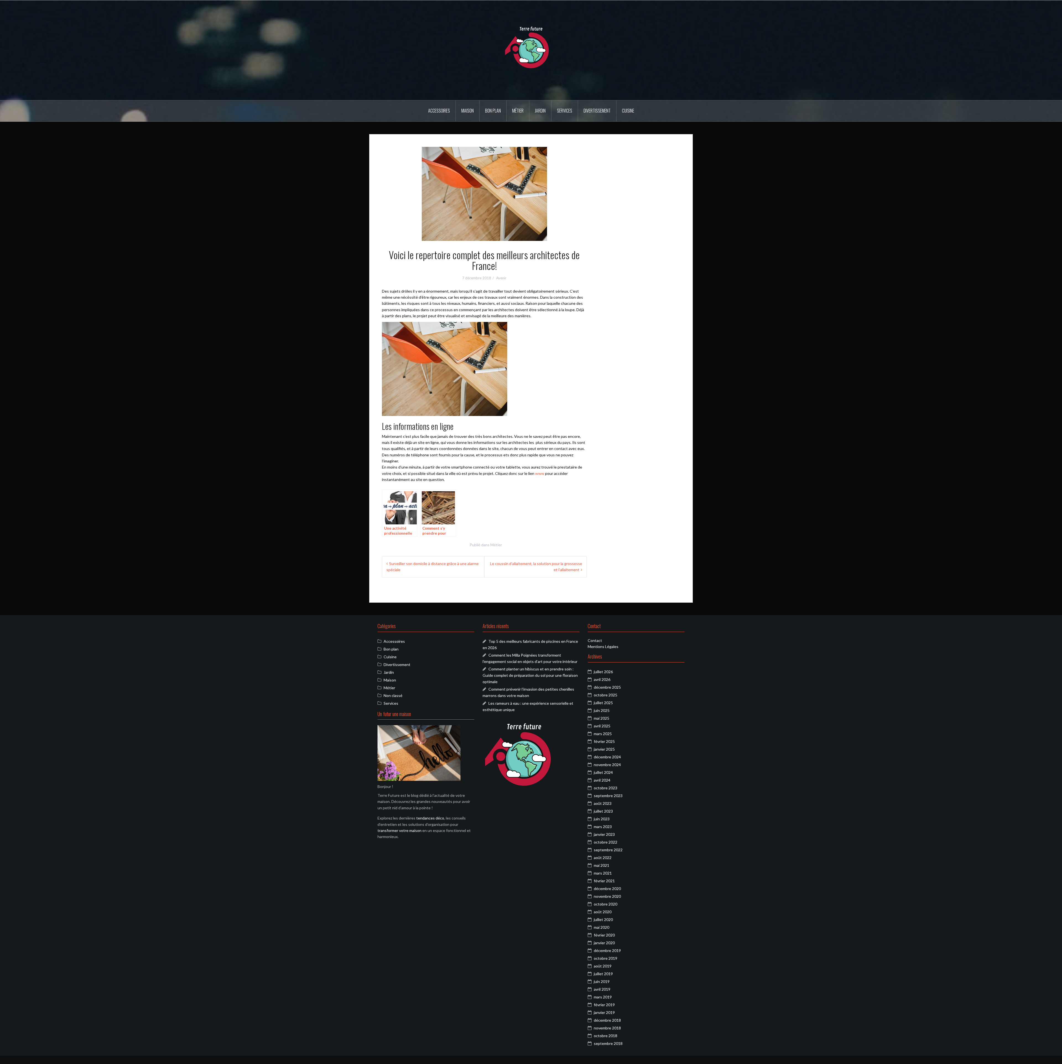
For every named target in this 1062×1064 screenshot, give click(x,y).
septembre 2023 (608, 795)
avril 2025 (602, 726)
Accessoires (439, 110)
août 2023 (602, 803)
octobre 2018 (605, 1035)
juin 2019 (602, 981)
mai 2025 (601, 718)
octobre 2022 (605, 842)
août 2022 (602, 857)
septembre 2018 (608, 1043)
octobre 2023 (605, 787)
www (539, 473)
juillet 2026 (603, 671)
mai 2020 (601, 927)
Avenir (501, 278)
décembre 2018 (607, 1020)
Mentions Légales (603, 646)
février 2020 (604, 935)
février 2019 (604, 1004)
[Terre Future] (531, 50)
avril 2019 (602, 989)
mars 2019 (603, 997)
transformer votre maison (399, 830)
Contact (595, 640)
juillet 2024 (603, 772)
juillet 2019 (603, 973)
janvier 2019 (604, 1012)
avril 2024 (602, 780)
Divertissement (597, 110)
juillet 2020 (603, 919)
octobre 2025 (605, 695)
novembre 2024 (607, 764)
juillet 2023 (603, 811)
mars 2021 (603, 873)
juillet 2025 (603, 702)
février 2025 (604, 741)
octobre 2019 (605, 958)
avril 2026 (602, 679)
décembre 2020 (607, 888)
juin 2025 (602, 710)
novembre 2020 (607, 896)
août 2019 (602, 966)
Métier (518, 110)
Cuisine (628, 110)
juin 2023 (602, 818)
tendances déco (430, 818)
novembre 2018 (607, 1028)
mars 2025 (603, 733)
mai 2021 (601, 865)
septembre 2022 (608, 849)
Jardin (540, 110)
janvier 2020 (604, 942)
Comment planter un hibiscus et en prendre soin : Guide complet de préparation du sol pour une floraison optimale (530, 675)
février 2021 (604, 880)
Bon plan (493, 110)
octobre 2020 (605, 904)
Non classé (393, 695)
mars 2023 (603, 826)
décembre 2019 (607, 950)
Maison (467, 110)
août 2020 (602, 911)
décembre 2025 (607, 687)
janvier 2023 (604, 834)
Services (564, 110)
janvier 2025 (604, 749)
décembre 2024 (607, 757)
